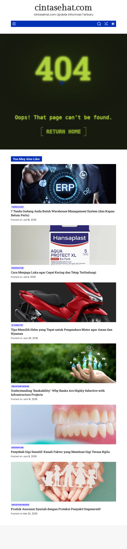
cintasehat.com (63, 8)
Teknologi (17, 207)
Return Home (63, 131)
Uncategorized (20, 386)
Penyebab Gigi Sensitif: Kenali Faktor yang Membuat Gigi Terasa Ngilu (60, 452)
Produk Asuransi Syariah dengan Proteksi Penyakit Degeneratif (56, 509)
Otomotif (17, 325)
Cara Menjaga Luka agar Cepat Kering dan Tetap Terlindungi (53, 272)
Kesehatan (17, 268)
